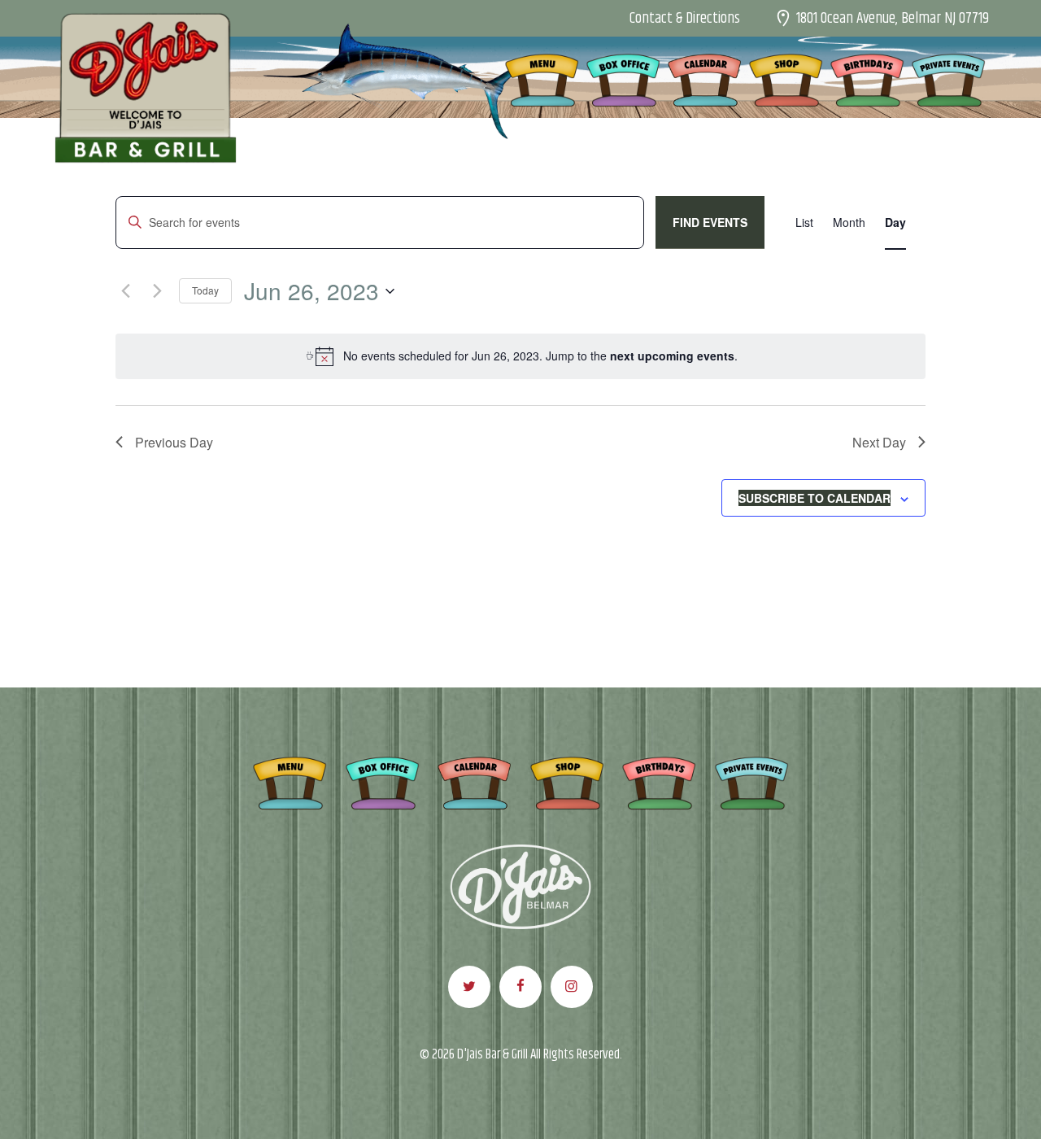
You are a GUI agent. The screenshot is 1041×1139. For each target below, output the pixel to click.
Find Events (710, 222)
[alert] (520, 356)
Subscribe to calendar (814, 498)
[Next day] (157, 291)
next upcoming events (672, 355)
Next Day (879, 442)
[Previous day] (125, 291)
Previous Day (174, 442)
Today (205, 290)
